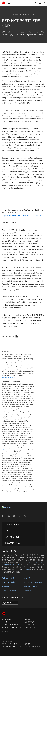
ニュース (27, 578)
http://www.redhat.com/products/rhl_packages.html (23, 215)
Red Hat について (8, 578)
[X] (19, 517)
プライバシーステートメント (11, 644)
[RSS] (16, 336)
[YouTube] (8, 517)
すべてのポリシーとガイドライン (11, 647)
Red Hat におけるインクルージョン (11, 628)
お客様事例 (6, 586)
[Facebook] (14, 517)
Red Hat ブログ (29, 625)
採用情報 (27, 591)
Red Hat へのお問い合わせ (10, 625)
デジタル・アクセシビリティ (33, 647)
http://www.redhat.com (9, 377)
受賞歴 (28, 570)
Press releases (7, 15)
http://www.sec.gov (8, 450)
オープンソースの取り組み (33, 582)
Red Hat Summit (7, 632)
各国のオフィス (29, 622)
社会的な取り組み (30, 586)
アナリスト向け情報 (9, 591)
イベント (4, 622)
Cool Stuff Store (30, 627)
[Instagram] (25, 517)
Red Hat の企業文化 (9, 582)
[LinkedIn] (3, 517)
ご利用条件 (28, 644)
